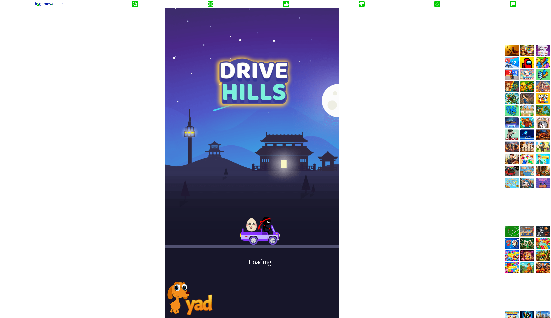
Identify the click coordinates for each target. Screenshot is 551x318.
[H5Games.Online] (49, 4)
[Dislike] (362, 4)
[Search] (135, 4)
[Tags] (437, 4)
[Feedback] (513, 4)
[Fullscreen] (210, 4)
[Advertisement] (527, 26)
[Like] (286, 4)
